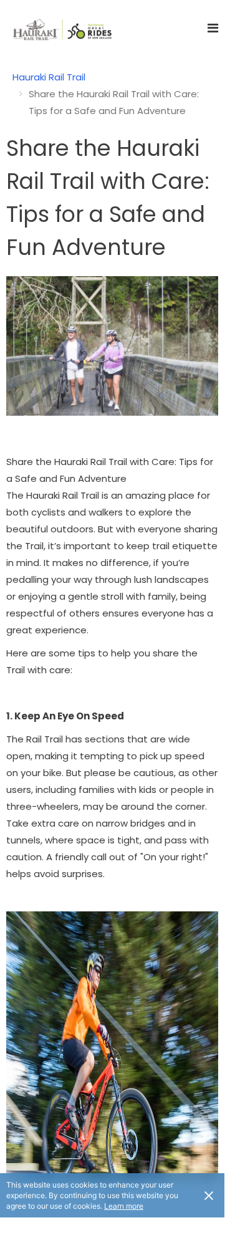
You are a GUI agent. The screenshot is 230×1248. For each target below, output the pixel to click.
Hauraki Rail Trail (48, 77)
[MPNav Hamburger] (212, 28)
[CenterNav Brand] (56, 28)
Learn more (123, 1206)
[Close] (208, 1195)
